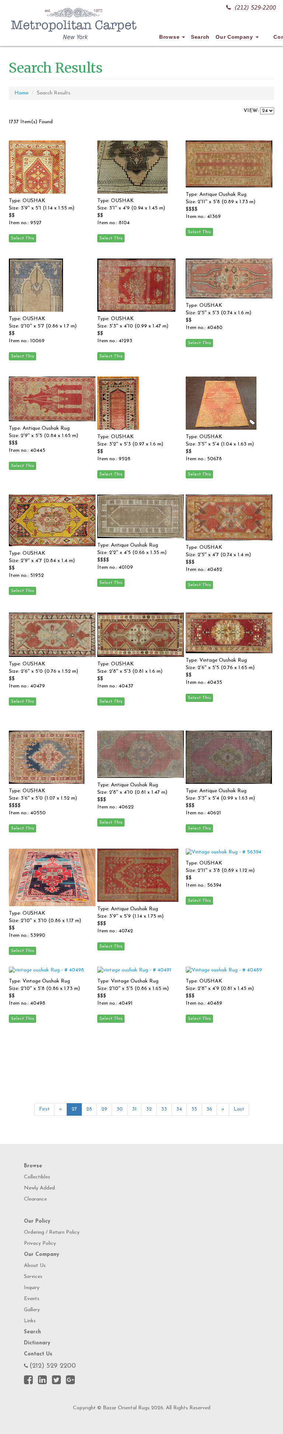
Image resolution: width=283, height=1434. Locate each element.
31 (134, 1109)
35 (194, 1109)
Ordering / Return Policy (52, 1232)
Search (200, 37)
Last (239, 1109)
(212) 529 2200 (52, 1366)
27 (74, 1109)
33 (164, 1109)
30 (119, 1109)
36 (209, 1109)
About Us (35, 1265)
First (44, 1109)
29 (104, 1109)
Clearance (35, 1199)
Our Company (235, 37)
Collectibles (37, 1177)
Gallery (32, 1310)
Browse (170, 37)
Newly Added (39, 1188)
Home (21, 93)
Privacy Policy (40, 1243)
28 (89, 1109)
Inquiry (31, 1288)
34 (179, 1109)
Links (30, 1321)
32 (149, 1109)
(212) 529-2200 (255, 7)
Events (31, 1299)
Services (33, 1276)
